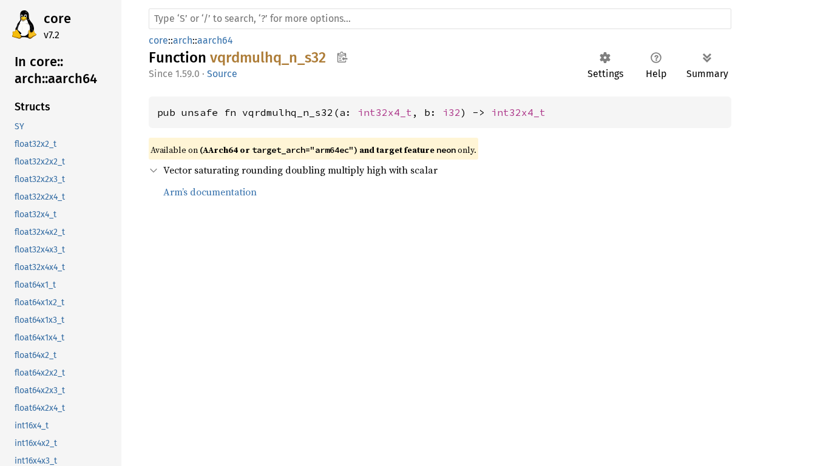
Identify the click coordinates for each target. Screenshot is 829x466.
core (57, 18)
